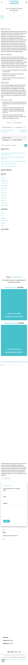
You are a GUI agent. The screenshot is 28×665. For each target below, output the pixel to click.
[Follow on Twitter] (7, 478)
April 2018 (3, 200)
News (2, 215)
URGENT (3, 223)
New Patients (12, 654)
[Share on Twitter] (13, 123)
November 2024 (4, 180)
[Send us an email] (9, 478)
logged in (11, 140)
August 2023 (4, 188)
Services (18, 654)
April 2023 (3, 190)
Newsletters (3, 218)
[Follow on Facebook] (2, 478)
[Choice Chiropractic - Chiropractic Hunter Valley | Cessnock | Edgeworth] (14, 2)
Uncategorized (14, 6)
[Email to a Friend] (15, 123)
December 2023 (4, 185)
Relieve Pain (23, 654)
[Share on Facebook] (10, 123)
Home (2, 654)
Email (4, 496)
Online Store (15, 655)
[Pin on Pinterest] (17, 123)
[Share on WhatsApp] (8, 123)
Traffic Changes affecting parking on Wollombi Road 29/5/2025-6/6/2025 (13, 153)
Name (4, 490)
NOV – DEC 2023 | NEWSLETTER (8, 166)
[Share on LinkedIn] (20, 123)
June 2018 (3, 198)
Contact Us (21, 655)
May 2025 (3, 178)
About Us (7, 654)
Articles (2, 213)
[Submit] (25, 145)
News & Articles (7, 655)
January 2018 (4, 203)
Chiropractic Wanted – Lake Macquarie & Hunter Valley (13, 161)
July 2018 (3, 195)
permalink (24, 127)
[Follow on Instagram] (4, 478)
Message (5, 503)
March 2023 (4, 193)
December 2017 (4, 205)
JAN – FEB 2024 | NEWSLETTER (8, 163)
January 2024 (4, 183)
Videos (2, 225)
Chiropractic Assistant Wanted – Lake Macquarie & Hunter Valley (12, 158)
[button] (2, 2)
